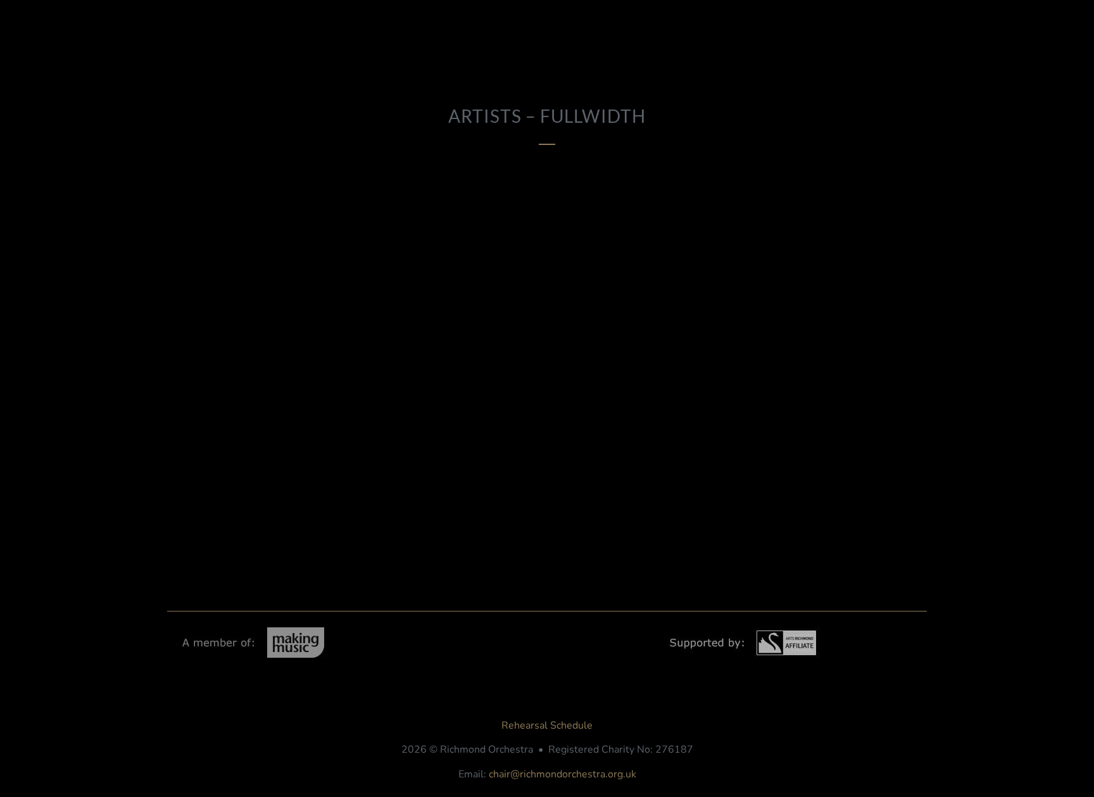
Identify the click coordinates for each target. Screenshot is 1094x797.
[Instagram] (849, 683)
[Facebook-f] (799, 683)
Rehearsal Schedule (547, 725)
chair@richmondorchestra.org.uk (562, 774)
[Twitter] (900, 683)
